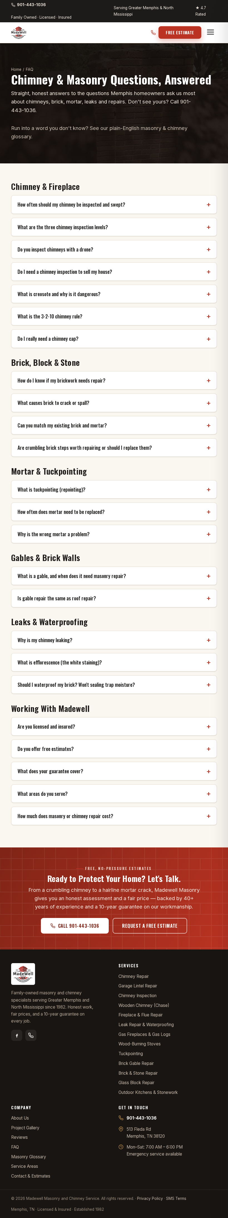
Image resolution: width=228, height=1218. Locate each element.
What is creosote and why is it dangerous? (59, 294)
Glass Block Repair (136, 1082)
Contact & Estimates (30, 1176)
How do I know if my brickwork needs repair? (61, 380)
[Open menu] (210, 32)
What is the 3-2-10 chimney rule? (50, 316)
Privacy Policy (150, 1198)
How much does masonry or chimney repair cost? (65, 816)
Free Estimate (180, 32)
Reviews (19, 1137)
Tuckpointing (130, 1053)
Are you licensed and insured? (46, 726)
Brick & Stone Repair (138, 1073)
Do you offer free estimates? (46, 748)
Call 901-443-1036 (78, 925)
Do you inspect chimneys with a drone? (55, 249)
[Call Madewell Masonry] (30, 1035)
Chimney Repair (133, 976)
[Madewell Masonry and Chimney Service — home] (18, 32)
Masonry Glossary (28, 1156)
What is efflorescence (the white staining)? (60, 662)
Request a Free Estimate (150, 925)
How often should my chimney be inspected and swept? (71, 204)
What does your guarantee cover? (50, 771)
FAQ (15, 1147)
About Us (20, 1118)
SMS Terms (176, 1198)
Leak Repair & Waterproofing (146, 1024)
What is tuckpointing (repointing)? (51, 489)
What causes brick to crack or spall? (53, 402)
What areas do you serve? (43, 793)
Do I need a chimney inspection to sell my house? (65, 271)
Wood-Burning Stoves (139, 1044)
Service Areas (24, 1166)
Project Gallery (25, 1127)
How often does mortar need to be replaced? (61, 511)
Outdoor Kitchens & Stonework (148, 1092)
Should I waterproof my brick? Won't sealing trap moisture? (76, 684)
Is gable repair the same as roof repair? (57, 598)
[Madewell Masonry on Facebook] (16, 1035)
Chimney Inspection (137, 995)
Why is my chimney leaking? (45, 640)
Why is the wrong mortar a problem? (54, 534)
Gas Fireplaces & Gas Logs (144, 1034)
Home (16, 69)
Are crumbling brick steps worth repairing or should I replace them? (85, 447)
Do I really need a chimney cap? (48, 338)
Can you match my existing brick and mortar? (62, 425)
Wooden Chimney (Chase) (143, 1005)
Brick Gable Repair (136, 1063)
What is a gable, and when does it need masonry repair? (72, 575)
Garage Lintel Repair (137, 986)
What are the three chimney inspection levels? (63, 227)
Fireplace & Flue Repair (140, 1015)
